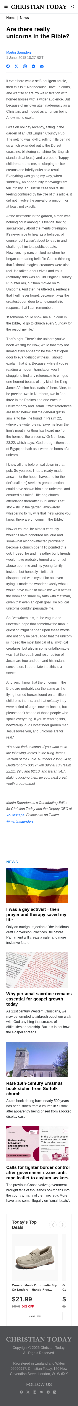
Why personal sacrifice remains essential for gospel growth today (39, 999)
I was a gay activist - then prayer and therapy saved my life (36, 914)
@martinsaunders (20, 821)
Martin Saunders (19, 52)
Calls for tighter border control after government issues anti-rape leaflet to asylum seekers (38, 1172)
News (24, 18)
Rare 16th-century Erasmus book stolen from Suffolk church (34, 1088)
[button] (6, 7)
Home (11, 18)
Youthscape (15, 815)
